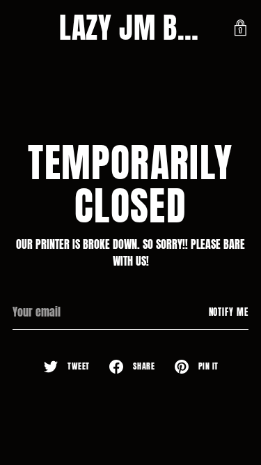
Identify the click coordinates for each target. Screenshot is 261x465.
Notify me (228, 312)
